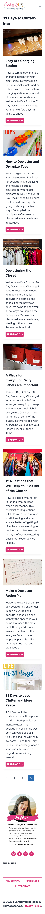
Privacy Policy (32, 905)
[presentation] (22, 42)
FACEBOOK (13, 880)
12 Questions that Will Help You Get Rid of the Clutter (22, 486)
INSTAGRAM (22, 886)
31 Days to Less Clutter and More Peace (19, 700)
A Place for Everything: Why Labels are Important (22, 380)
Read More (15, 121)
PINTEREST (32, 880)
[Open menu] (39, 6)
